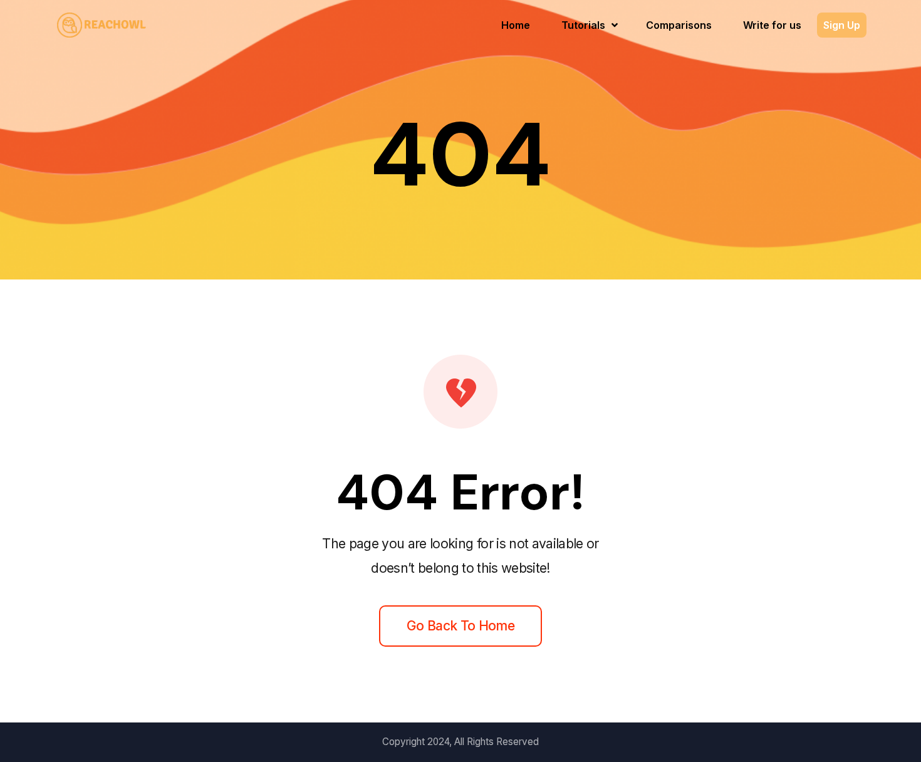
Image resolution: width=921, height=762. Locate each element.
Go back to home (460, 626)
